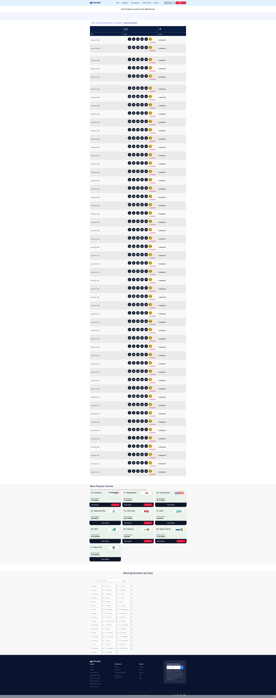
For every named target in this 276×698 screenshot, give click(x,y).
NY (105, 625)
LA (120, 605)
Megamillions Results (95, 675)
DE (105, 594)
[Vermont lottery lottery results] (116, 644)
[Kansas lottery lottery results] (102, 605)
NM (91, 625)
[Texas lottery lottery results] (116, 640)
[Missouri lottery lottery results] (102, 617)
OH (105, 628)
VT (105, 644)
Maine (94, 609)
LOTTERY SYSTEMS (146, 3)
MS (120, 613)
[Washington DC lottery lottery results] (116, 648)
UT (91, 644)
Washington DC (111, 648)
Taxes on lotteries (94, 686)
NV (91, 621)
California (110, 590)
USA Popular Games (94, 681)
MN (106, 613)
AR (91, 590)
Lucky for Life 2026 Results (130, 23)
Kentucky (109, 605)
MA (120, 609)
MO (91, 617)
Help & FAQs (118, 669)
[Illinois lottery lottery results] (102, 601)
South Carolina (111, 636)
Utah (94, 644)
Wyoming (110, 652)
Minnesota (110, 613)
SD (120, 636)
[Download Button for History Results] (160, 29)
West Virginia (125, 648)
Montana (109, 617)
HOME (117, 3)
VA (120, 644)
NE (120, 617)
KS (91, 605)
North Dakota (96, 628)
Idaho (123, 597)
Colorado (124, 590)
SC (105, 636)
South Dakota (125, 636)
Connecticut (95, 594)
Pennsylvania (110, 632)
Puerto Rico (124, 632)
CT (91, 594)
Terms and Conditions (120, 672)
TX (105, 640)
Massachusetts (125, 609)
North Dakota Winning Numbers (105, 23)
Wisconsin (95, 652)
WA (91, 648)
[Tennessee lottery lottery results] (102, 640)
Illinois (94, 601)
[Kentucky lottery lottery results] (116, 605)
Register (183, 2)
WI (91, 652)
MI (91, 613)
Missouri (95, 617)
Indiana (108, 601)
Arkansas (95, 590)
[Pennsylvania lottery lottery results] (116, 632)
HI (105, 597)
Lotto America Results (95, 678)
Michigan (95, 613)
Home (93, 23)
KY (105, 605)
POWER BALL (125, 3)
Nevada (94, 621)
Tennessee (95, 640)
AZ (120, 586)
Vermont (109, 644)
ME (91, 609)
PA (105, 632)
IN (105, 601)
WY (105, 652)
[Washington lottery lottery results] (102, 648)
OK (120, 628)
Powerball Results (94, 672)
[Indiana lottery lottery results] (116, 601)
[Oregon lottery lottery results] (102, 632)
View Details (95, 505)
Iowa (123, 601)
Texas (109, 640)
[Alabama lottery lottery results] (102, 586)
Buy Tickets (115, 504)
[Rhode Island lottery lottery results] (102, 636)
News (140, 678)
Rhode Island (95, 636)
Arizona (123, 586)
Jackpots (92, 669)
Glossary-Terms (118, 677)
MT (105, 617)
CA (105, 590)
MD (106, 609)
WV (120, 648)
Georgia (95, 597)
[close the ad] (274, 696)
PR (120, 632)
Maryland (110, 609)
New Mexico (96, 625)
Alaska (109, 586)
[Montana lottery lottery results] (116, 617)
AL (91, 586)
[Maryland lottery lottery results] (116, 609)
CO (120, 590)
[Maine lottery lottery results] (102, 609)
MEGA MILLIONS (135, 3)
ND (91, 628)
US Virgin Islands (125, 640)
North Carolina (125, 625)
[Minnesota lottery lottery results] (116, 613)
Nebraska (124, 617)
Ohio (109, 628)
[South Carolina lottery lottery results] (116, 636)
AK (105, 586)
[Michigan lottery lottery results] (102, 613)
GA (91, 597)
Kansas (94, 605)
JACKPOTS (156, 3)
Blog (140, 675)
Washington (96, 648)
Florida (123, 594)
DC (105, 648)
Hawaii (108, 597)
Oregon (94, 632)
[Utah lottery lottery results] (102, 644)
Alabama (95, 586)
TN (91, 640)
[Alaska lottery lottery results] (116, 586)
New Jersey (124, 621)
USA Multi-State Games (95, 683)
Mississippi (124, 613)
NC (120, 625)
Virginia (123, 644)
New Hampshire (111, 621)
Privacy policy (118, 675)
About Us (117, 667)
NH (105, 621)
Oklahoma (124, 628)
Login (177, 2)
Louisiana (124, 605)
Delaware (110, 594)
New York (110, 625)
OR (91, 632)
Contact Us (141, 667)
